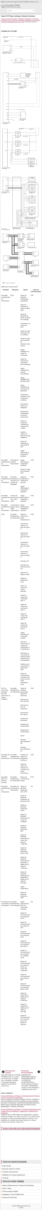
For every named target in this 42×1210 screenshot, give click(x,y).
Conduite (5, 1178)
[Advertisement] (21, 26)
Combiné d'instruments (10, 1172)
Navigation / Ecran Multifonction (13, 1194)
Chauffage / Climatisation (24, 18)
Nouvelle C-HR (34, 2)
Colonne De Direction (9, 1197)
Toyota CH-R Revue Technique (9, 18)
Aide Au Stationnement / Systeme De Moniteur (18, 1185)
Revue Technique (24, 2)
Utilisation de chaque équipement (13, 1175)
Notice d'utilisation (13, 2)
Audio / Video (6, 1188)
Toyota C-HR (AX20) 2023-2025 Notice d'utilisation (21, 1128)
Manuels (3, 2)
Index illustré (6, 1166)
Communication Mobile (10, 1191)
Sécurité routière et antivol (11, 1169)
